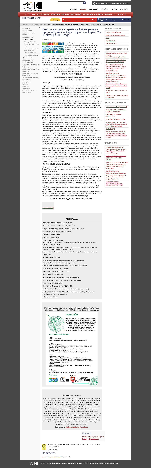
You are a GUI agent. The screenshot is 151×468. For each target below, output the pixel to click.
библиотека (25, 86)
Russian (83, 9)
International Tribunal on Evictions (116, 119)
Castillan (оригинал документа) (115, 35)
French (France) (110, 40)
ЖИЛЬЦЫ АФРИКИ (27, 62)
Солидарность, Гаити (28, 37)
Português (93, 9)
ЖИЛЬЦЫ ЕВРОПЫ (28, 60)
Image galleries (26, 82)
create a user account (55, 457)
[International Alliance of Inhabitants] (32, 6)
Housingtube (25, 71)
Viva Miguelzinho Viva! (30, 42)
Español (104, 9)
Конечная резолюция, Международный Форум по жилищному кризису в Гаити (114, 183)
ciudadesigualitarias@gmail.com (77, 427)
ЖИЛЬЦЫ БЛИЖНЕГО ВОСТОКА (28, 34)
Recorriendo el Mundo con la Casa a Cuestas (30, 91)
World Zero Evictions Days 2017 (31, 45)
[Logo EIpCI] (53, 52)
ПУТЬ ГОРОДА (43, 14)
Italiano (73, 9)
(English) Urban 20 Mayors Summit (116, 107)
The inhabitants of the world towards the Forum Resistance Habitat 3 (31, 50)
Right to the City (94, 439)
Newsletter (25, 84)
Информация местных (28, 67)
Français (124, 9)
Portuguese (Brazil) (111, 43)
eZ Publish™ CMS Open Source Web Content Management (98, 463)
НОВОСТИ (122, 14)
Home (26, 14)
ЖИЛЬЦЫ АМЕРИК (40, 24)
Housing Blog (26, 88)
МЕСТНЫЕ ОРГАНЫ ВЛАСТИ (30, 69)
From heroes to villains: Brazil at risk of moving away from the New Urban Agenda (116, 86)
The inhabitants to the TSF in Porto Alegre (31, 56)
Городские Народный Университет (99, 14)
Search (84, 3)
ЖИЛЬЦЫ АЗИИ (27, 31)
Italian (107, 38)
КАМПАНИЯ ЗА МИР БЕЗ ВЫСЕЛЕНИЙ (66, 14)
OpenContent (63, 463)
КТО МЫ (32, 14)
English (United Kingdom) (113, 32)
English (114, 9)
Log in (44, 457)
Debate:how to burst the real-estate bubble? (30, 74)
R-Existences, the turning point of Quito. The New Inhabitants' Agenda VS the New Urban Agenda (116, 124)
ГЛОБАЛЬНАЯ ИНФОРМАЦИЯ (31, 64)
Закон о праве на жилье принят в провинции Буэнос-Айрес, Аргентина (116, 157)
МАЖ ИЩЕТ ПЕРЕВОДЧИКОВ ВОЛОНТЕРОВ (113, 3)
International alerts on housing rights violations (30, 78)
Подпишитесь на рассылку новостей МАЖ (79, 20)
